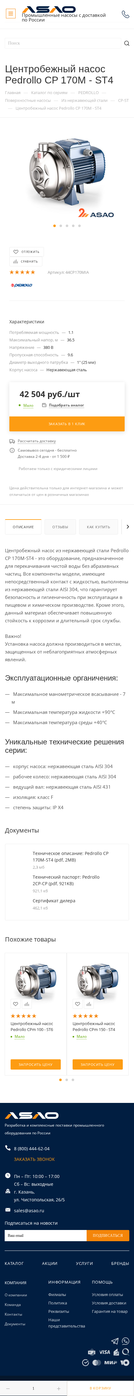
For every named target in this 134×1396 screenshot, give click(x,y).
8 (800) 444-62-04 (125, 14)
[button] (54, 226)
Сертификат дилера (54, 901)
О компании (16, 1295)
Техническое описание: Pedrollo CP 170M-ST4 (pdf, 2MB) (70, 856)
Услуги (84, 1263)
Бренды (120, 1263)
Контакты (13, 1314)
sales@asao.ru (29, 1210)
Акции (50, 1263)
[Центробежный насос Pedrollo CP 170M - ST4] (67, 175)
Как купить (98, 527)
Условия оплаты (107, 1294)
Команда (13, 1304)
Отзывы (60, 527)
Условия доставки (109, 1303)
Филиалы (57, 1294)
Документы (15, 1324)
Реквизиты (58, 1311)
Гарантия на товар (110, 1311)
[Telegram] (115, 1341)
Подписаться (108, 1235)
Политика (57, 1303)
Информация (64, 1282)
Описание (23, 527)
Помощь (102, 1282)
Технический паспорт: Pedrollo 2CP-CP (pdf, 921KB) (66, 880)
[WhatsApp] (125, 1341)
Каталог (14, 1263)
